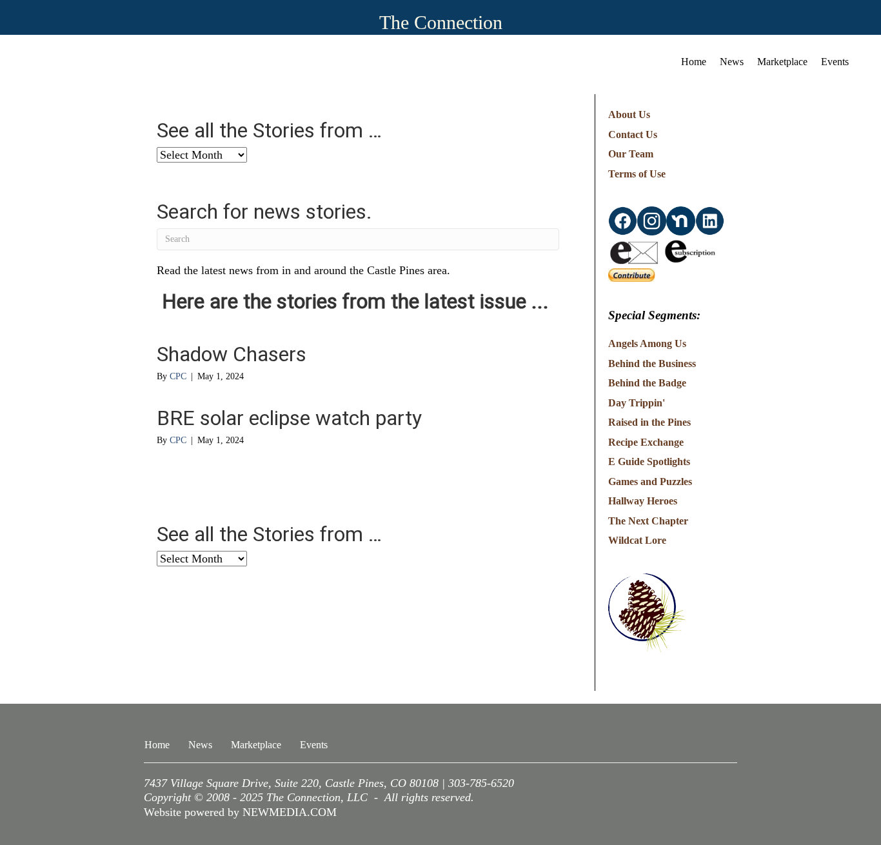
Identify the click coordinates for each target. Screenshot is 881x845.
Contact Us (632, 134)
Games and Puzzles (650, 481)
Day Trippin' (636, 402)
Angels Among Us (647, 343)
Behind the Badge (647, 382)
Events (835, 61)
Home (693, 61)
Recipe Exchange (646, 442)
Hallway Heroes (642, 500)
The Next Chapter (648, 520)
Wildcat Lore (637, 540)
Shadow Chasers (231, 354)
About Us (629, 114)
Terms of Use (637, 173)
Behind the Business (652, 363)
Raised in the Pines (649, 422)
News (732, 61)
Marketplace (782, 61)
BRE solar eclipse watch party (289, 418)
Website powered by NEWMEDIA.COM (240, 812)
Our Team (630, 153)
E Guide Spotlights (649, 461)
